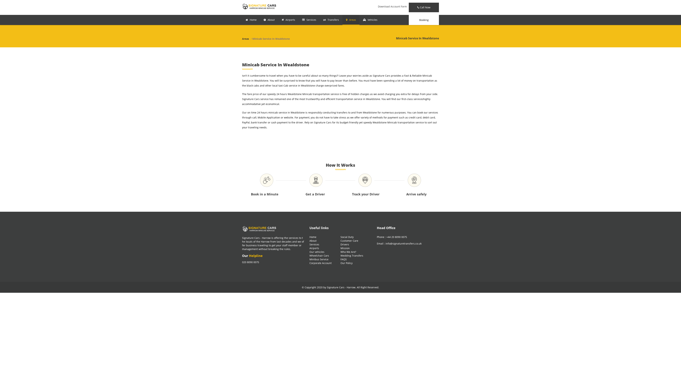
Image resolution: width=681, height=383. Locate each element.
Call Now (424, 7)
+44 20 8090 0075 (396, 237)
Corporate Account (320, 263)
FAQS (343, 259)
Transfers (333, 19)
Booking (424, 20)
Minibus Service (318, 259)
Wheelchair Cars (319, 255)
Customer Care (349, 240)
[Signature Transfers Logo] (260, 6)
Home (253, 19)
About (271, 19)
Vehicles (372, 19)
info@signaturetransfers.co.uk (404, 243)
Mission (345, 248)
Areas (352, 19)
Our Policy (346, 263)
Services (311, 19)
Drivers (344, 244)
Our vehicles (316, 252)
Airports (290, 19)
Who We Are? (348, 252)
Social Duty (347, 237)
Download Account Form (392, 6)
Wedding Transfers (351, 255)
